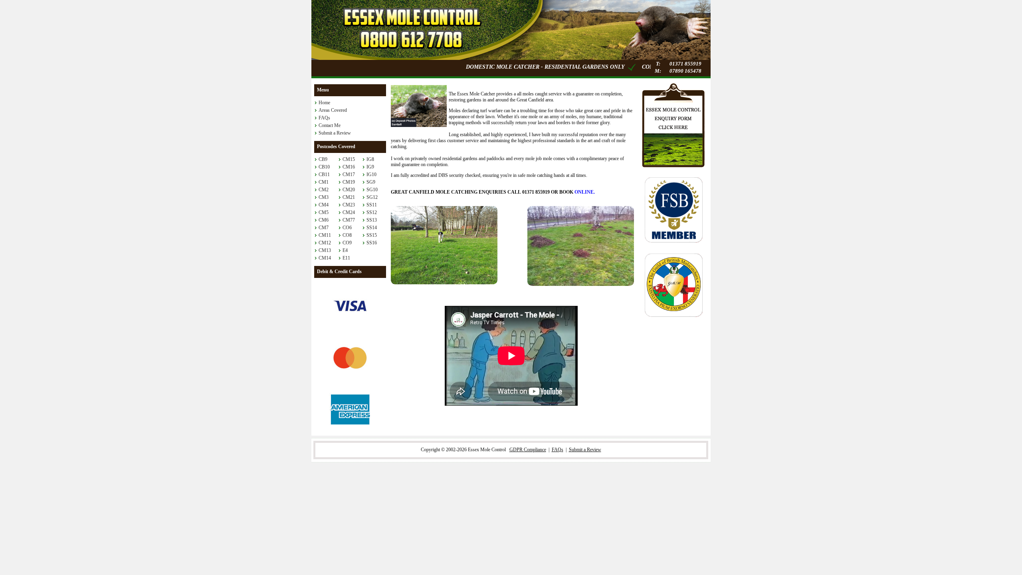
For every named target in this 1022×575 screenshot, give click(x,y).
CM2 (324, 189)
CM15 (349, 159)
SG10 (372, 189)
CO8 (347, 235)
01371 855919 (685, 64)
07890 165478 (685, 71)
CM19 (349, 182)
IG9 (370, 167)
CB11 (324, 174)
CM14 (325, 258)
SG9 (370, 182)
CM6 (324, 220)
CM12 (325, 243)
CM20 (349, 189)
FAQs (324, 118)
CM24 (349, 212)
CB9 (323, 159)
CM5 (324, 212)
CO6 (347, 227)
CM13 (325, 250)
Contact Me (330, 125)
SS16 (371, 243)
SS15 (371, 235)
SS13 (371, 220)
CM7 (324, 227)
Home (324, 102)
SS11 (371, 205)
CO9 (347, 243)
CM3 (324, 197)
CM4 (324, 205)
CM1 (324, 182)
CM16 (349, 167)
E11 (346, 258)
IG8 (370, 159)
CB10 (324, 167)
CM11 (325, 235)
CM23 (349, 205)
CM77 (349, 220)
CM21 (349, 197)
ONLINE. (584, 192)
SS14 (371, 227)
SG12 (372, 197)
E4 (345, 250)
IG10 (371, 174)
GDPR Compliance (527, 449)
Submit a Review (335, 133)
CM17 (349, 174)
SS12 (371, 212)
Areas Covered (333, 110)
